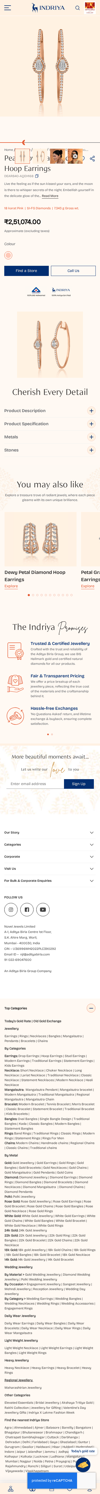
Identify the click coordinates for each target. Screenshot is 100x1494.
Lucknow (41, 1456)
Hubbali (68, 1447)
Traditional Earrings (46, 1061)
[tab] (29, 595)
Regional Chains (82, 1143)
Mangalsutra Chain (40, 1099)
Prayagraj (63, 1461)
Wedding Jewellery (19, 1267)
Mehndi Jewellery (18, 1289)
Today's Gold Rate (18, 1021)
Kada (23, 1124)
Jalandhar (35, 1452)
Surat (58, 1466)
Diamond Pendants (19, 1192)
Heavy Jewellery (17, 1360)
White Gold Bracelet (70, 1221)
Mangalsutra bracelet (76, 1090)
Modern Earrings (17, 1061)
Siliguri (46, 1466)
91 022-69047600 (17, 960)
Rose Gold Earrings (67, 1201)
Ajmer (39, 1427)
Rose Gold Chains (40, 1206)
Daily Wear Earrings (19, 1323)
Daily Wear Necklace (37, 1328)
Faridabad (39, 1442)
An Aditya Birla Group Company (27, 971)
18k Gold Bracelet (47, 1255)
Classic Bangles (41, 1124)
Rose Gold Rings (41, 1211)
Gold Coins (65, 1172)
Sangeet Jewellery (76, 1284)
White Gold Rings (50, 1225)
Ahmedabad (23, 1427)
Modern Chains (27, 1143)
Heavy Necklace (17, 1368)
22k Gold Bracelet (32, 1240)
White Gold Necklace (20, 1225)
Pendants (11, 1041)
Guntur (83, 1442)
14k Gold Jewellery (31, 1259)
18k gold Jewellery (32, 1250)
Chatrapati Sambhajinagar (25, 1437)
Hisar (56, 1447)
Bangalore (83, 1427)
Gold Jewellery (23, 1163)
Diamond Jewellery (33, 1177)
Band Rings (22, 1133)
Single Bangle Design (55, 1119)
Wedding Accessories (77, 1303)
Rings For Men (53, 1138)
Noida (38, 1461)
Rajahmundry (15, 1466)
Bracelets (28, 1041)
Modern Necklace (69, 1080)
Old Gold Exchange (47, 1021)
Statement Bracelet (47, 1109)
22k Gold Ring (59, 1235)
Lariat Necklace (33, 1075)
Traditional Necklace (63, 1075)
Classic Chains (17, 1148)
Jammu (50, 1452)
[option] (22, 156)
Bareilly (67, 1427)
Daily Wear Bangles (51, 1323)
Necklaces (38, 1036)
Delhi (26, 1442)
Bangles (55, 1036)
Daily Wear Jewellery (20, 1316)
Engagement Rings (19, 1308)
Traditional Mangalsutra (56, 1094)
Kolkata (26, 1456)
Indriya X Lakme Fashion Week (52, 1412)
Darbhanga (69, 1437)
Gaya (54, 1442)
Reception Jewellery (48, 1289)
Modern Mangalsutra (20, 1094)
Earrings (11, 1036)
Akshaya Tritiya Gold (77, 1403)
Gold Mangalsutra (18, 1172)
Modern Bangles (67, 1124)
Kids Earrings (14, 1065)
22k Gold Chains (60, 1240)
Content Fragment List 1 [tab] (48, 734)
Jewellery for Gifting (46, 1408)
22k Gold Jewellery (33, 1235)
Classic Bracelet (18, 1109)
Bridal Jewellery (47, 1403)
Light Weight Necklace (21, 1348)
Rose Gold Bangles (69, 1206)
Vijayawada (14, 1471)
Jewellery (12, 1028)
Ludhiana (57, 1456)
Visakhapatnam (37, 1471)
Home (8, 150)
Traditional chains (43, 1148)
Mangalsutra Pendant (42, 1090)
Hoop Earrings (51, 1056)
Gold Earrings (47, 1163)
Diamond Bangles (28, 1182)
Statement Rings (27, 1138)
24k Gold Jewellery (33, 1230)
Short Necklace (32, 1070)
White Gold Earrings (70, 1216)
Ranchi (33, 1466)
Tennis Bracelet (58, 1104)
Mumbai (11, 1461)
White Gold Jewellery (37, 1216)
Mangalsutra (72, 1036)
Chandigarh (73, 1432)
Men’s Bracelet (83, 1104)
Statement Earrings (78, 1061)
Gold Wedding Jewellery (43, 1274)
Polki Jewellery (24, 1196)
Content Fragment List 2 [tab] (52, 734)
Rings (23, 1036)
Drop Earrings (28, 1056)
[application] (50, 66)
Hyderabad (84, 1447)
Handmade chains (54, 1143)
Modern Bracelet (31, 1104)
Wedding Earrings (39, 1299)
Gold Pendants (44, 1172)
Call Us (73, 270)
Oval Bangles (27, 1119)
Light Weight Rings (32, 1353)
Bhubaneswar (32, 1432)
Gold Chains (78, 1168)
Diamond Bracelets (58, 1182)
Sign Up (79, 784)
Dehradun (12, 1442)
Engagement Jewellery (44, 1284)
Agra (8, 1427)
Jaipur (21, 1452)
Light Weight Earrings (56, 1348)
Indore (9, 1452)
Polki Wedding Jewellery (39, 1279)
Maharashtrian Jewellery (23, 1388)
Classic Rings (71, 1133)
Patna (49, 1461)
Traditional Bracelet (79, 1109)
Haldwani (43, 1447)
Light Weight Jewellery (21, 1340)
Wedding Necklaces (19, 1303)
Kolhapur (11, 1456)
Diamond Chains (71, 1187)
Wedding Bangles (68, 1299)
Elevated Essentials (19, 1403)
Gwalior (28, 1447)
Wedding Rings (48, 1303)
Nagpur (25, 1461)
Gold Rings (67, 1163)
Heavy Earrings (42, 1368)
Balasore (52, 1427)
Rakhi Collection (17, 1408)
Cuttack (53, 1437)
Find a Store (26, 270)
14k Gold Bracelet (61, 1259)
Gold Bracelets (30, 1168)
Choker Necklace (59, 1070)
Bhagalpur (12, 1432)
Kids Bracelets (17, 1114)
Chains (43, 1041)
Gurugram (12, 1447)
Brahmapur (54, 1432)
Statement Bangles (19, 1128)
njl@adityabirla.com (35, 954)
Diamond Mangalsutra (39, 1187)
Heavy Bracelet (68, 1368)
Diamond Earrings (63, 1177)
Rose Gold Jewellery (36, 1201)
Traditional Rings (45, 1133)
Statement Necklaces (37, 1080)
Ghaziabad (68, 1442)
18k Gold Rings (84, 1250)
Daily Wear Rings (68, 1328)
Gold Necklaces (55, 1168)
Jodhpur (64, 1452)
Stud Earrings (75, 1056)
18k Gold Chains (59, 1250)
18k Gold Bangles (18, 1255)
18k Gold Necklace (76, 1255)
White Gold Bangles (39, 1221)
